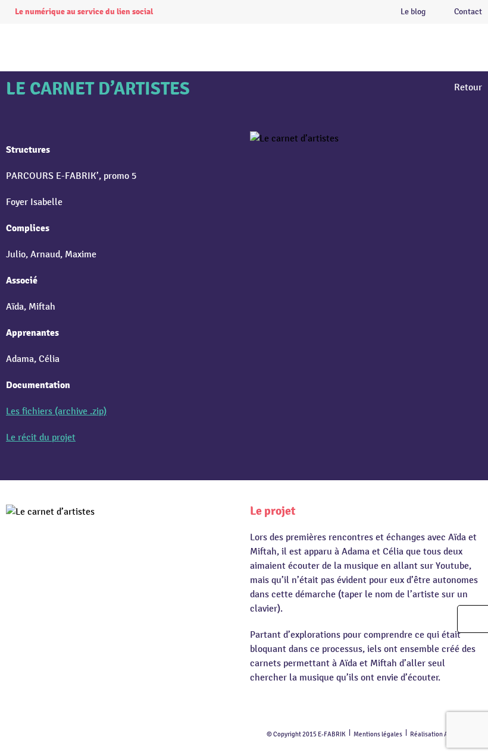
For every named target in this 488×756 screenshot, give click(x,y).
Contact (468, 12)
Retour (468, 87)
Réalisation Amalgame (442, 734)
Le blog (413, 12)
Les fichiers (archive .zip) (56, 411)
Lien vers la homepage (264, 44)
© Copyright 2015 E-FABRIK (306, 734)
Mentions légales (378, 734)
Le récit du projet (41, 437)
